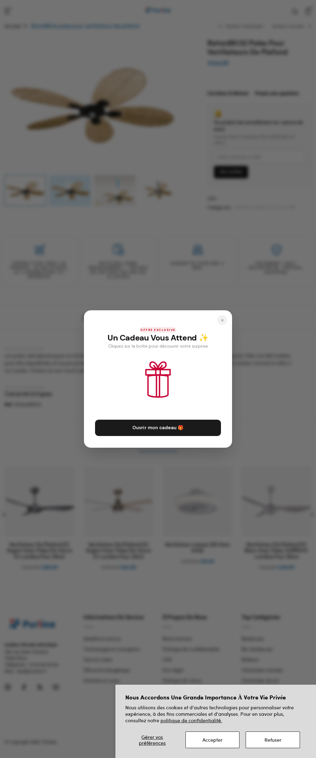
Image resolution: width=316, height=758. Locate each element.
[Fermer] (222, 320)
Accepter (212, 739)
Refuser (272, 739)
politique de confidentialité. (191, 720)
